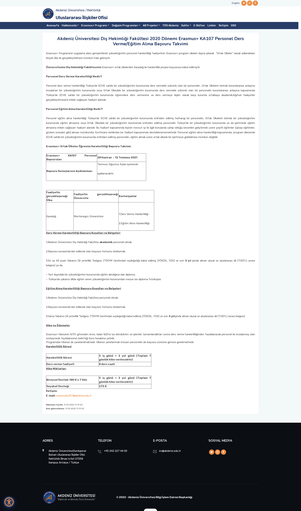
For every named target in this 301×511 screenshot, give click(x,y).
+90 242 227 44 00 (115, 450)
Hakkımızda (69, 25)
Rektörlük (94, 10)
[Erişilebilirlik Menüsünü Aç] (9, 502)
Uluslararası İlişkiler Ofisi (81, 17)
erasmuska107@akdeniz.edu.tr (74, 395)
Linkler (211, 25)
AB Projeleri (150, 25)
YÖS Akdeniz (171, 25)
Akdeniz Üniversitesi (70, 10)
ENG (233, 25)
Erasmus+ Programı (94, 25)
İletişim (223, 25)
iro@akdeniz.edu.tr (170, 450)
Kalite (185, 25)
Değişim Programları (125, 25)
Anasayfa (53, 25)
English (236, 3)
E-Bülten (199, 25)
